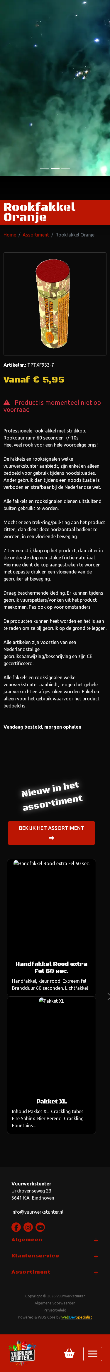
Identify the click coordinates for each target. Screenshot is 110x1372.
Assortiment (36, 234)
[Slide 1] (55, 168)
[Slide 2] (65, 168)
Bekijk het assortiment (51, 828)
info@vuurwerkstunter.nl (37, 1212)
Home (10, 234)
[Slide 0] (44, 168)
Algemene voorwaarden (55, 1303)
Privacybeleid (55, 1310)
